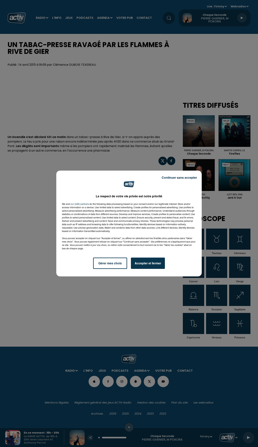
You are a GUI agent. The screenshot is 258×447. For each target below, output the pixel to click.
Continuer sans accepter (179, 177)
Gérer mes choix (110, 263)
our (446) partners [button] (79, 203)
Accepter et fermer (148, 263)
